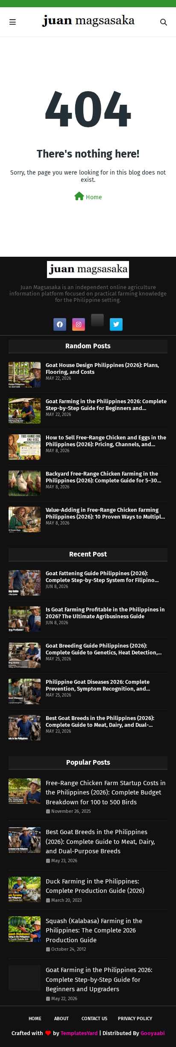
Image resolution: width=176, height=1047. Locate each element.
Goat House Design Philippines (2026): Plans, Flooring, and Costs (102, 368)
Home (93, 197)
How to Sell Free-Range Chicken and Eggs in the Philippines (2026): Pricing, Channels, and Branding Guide (106, 440)
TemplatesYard (79, 1033)
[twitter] (116, 324)
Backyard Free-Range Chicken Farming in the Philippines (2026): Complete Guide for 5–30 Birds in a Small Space (102, 477)
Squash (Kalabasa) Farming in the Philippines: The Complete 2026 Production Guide (94, 930)
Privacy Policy (135, 1018)
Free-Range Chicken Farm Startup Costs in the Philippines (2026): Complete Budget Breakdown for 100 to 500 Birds (106, 792)
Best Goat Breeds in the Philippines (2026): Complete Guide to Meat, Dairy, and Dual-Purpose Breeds (100, 721)
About (61, 1018)
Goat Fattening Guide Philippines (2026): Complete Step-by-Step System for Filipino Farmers (100, 576)
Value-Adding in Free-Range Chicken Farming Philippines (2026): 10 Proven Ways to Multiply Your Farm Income (105, 513)
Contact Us (94, 1018)
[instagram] (78, 324)
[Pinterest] (97, 320)
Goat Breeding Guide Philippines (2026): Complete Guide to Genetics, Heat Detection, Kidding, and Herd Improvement (102, 649)
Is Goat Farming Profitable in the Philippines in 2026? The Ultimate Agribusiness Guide (105, 613)
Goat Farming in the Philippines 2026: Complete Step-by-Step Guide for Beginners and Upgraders (106, 404)
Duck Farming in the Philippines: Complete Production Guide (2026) (95, 886)
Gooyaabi (153, 1033)
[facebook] (59, 324)
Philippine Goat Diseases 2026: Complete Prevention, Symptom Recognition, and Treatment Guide (98, 685)
